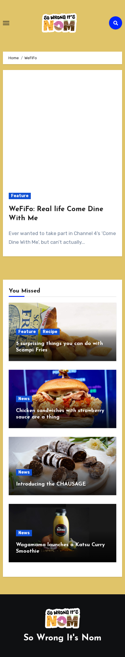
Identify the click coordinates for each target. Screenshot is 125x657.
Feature (19, 195)
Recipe (50, 331)
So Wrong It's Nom (62, 638)
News (24, 398)
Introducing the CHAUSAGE (51, 484)
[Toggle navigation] (6, 23)
